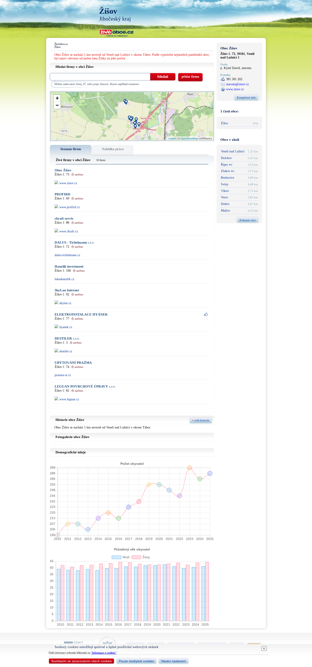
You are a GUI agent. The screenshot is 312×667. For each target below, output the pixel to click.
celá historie (201, 420)
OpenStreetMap (189, 138)
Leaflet (172, 138)
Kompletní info (246, 97)
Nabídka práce (113, 149)
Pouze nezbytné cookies (136, 661)
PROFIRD (62, 194)
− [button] (57, 105)
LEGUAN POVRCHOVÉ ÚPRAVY (85, 386)
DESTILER (67, 338)
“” (103, 652)
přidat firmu (190, 76)
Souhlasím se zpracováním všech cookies (81, 661)
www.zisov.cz (235, 89)
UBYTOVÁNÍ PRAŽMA (73, 362)
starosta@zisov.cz (237, 84)
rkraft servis (64, 218)
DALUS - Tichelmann (75, 242)
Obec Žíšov (63, 170)
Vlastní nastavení (173, 661)
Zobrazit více (247, 220)
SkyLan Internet (67, 290)
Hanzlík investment (69, 266)
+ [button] (57, 98)
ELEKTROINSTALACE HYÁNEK (81, 314)
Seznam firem (70, 149)
